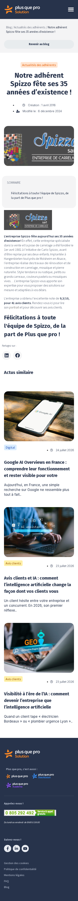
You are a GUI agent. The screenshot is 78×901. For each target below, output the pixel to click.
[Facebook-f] (7, 848)
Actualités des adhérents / (30, 27)
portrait (14, 307)
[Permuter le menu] (71, 9)
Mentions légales (14, 875)
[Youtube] (25, 848)
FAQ (6, 881)
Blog (6, 887)
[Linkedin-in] (16, 848)
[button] (6, 355)
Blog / (9, 27)
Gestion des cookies (16, 863)
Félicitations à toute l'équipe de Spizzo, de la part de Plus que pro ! (40, 195)
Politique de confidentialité (20, 869)
